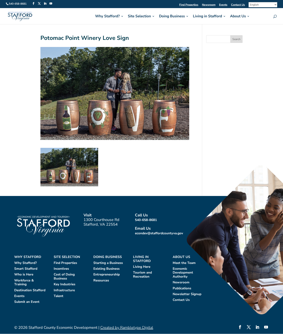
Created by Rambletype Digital (126, 327)
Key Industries (64, 284)
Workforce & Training (24, 282)
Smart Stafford (25, 269)
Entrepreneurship (106, 275)
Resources (101, 281)
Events (223, 5)
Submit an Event (26, 302)
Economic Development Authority (183, 273)
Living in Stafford (207, 17)
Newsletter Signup (187, 294)
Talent (58, 296)
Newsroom (208, 5)
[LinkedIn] (45, 3)
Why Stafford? (107, 17)
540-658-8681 (146, 220)
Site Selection (139, 17)
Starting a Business (108, 263)
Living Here (141, 267)
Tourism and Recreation (142, 275)
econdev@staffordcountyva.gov (159, 233)
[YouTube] (50, 3)
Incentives (61, 269)
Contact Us (238, 5)
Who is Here (23, 275)
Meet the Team (184, 263)
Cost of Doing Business (64, 276)
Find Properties (188, 5)
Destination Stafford (29, 290)
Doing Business (172, 17)
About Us (238, 17)
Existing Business (106, 269)
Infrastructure (64, 290)
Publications (182, 288)
